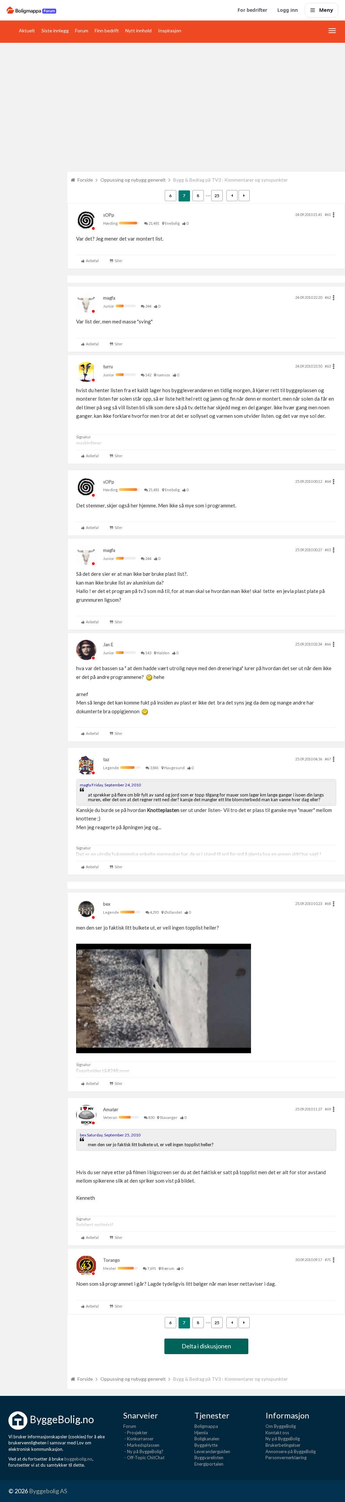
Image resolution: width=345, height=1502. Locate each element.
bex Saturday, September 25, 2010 (110, 1134)
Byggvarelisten (208, 1457)
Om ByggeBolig (280, 1426)
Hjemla (201, 1432)
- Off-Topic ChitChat (143, 1457)
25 (217, 195)
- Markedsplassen (141, 1445)
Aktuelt (27, 30)
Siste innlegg (55, 30)
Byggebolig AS (48, 1491)
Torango (111, 1260)
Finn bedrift (107, 30)
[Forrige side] (232, 195)
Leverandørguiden (212, 1451)
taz (106, 759)
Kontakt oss (277, 1432)
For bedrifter (252, 10)
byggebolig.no (78, 1459)
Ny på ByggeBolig (282, 1438)
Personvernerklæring (286, 1457)
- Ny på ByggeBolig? (143, 1451)
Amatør (110, 1109)
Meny (326, 9)
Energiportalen (208, 1464)
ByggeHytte (206, 1445)
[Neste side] (244, 195)
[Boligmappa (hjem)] (31, 10)
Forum (81, 30)
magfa (109, 298)
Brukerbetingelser (283, 1445)
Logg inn (287, 10)
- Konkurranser (138, 1438)
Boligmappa (206, 1426)
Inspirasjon (169, 30)
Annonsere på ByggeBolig (290, 1451)
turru (108, 366)
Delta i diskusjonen (206, 1346)
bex (107, 904)
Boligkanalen (206, 1438)
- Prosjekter (135, 1432)
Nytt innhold (138, 30)
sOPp (108, 215)
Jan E (108, 644)
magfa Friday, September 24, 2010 (110, 784)
